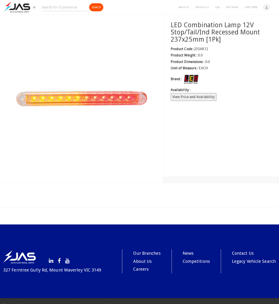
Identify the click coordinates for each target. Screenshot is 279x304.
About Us (184, 7)
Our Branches (146, 253)
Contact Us (243, 253)
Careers (141, 269)
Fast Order (232, 7)
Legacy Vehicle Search (254, 261)
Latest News (251, 7)
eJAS (217, 7)
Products (201, 7)
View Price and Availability (193, 97)
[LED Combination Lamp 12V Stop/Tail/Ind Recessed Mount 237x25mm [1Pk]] (81, 99)
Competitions (196, 261)
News (188, 253)
